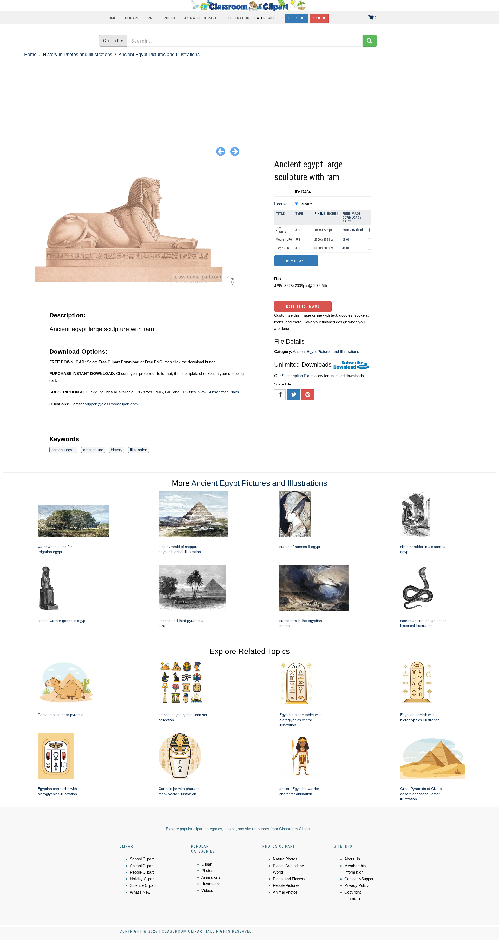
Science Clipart (143, 885)
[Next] (234, 151)
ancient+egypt (63, 450)
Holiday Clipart (142, 879)
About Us (352, 859)
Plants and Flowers (289, 879)
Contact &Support (359, 879)
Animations (210, 877)
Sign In (319, 18)
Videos (207, 890)
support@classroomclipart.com (111, 404)
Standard (306, 204)
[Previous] (220, 151)
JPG (297, 230)
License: (281, 204)
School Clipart (142, 859)
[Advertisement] (249, 97)
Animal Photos (285, 892)
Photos (207, 870)
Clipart (132, 18)
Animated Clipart (200, 18)
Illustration (238, 18)
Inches (332, 213)
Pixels (319, 213)
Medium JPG (284, 239)
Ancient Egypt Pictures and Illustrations (159, 54)
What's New (140, 892)
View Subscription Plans (218, 392)
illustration (138, 450)
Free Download (282, 230)
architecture (93, 450)
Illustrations (211, 884)
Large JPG (282, 248)
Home (111, 18)
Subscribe (296, 18)
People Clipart (142, 872)
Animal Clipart (142, 865)
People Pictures (286, 885)
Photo (169, 18)
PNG (151, 18)
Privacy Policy (356, 885)
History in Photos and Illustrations (77, 54)
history (116, 450)
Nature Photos (285, 859)
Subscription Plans (297, 375)
